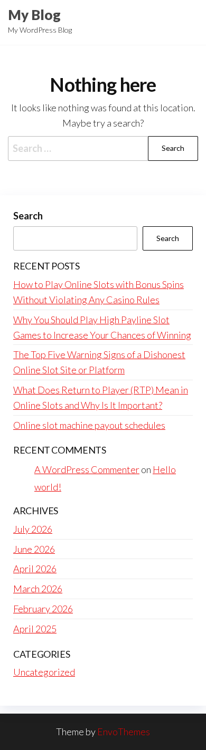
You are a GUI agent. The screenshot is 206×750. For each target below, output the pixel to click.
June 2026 (34, 549)
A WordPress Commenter (86, 469)
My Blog (34, 14)
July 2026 (32, 529)
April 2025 (35, 628)
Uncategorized (44, 672)
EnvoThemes (123, 731)
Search (28, 216)
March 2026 (37, 588)
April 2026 (35, 568)
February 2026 (43, 608)
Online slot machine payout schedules (89, 425)
